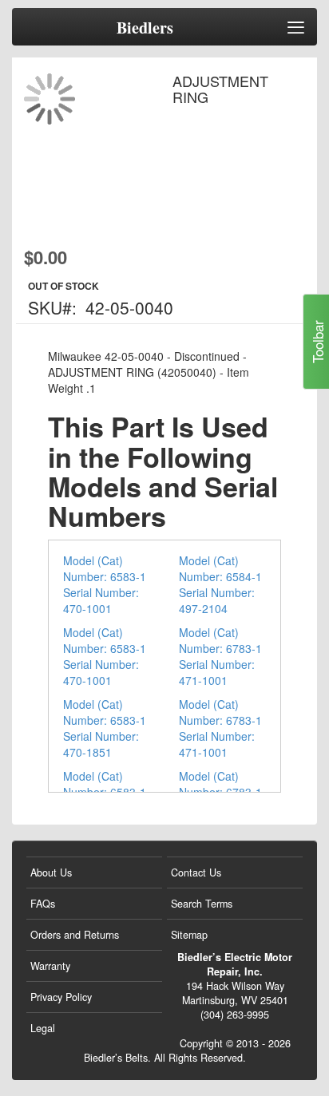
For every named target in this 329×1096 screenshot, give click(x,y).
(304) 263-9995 (234, 1014)
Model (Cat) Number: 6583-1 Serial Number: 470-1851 (104, 728)
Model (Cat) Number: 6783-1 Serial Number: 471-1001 (220, 656)
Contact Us (196, 872)
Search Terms (201, 903)
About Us (51, 872)
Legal (42, 1028)
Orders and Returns (74, 935)
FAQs (42, 903)
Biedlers (145, 28)
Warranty (50, 966)
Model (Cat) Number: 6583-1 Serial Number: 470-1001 (104, 584)
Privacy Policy (61, 997)
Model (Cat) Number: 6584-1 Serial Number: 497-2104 (220, 584)
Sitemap (189, 935)
